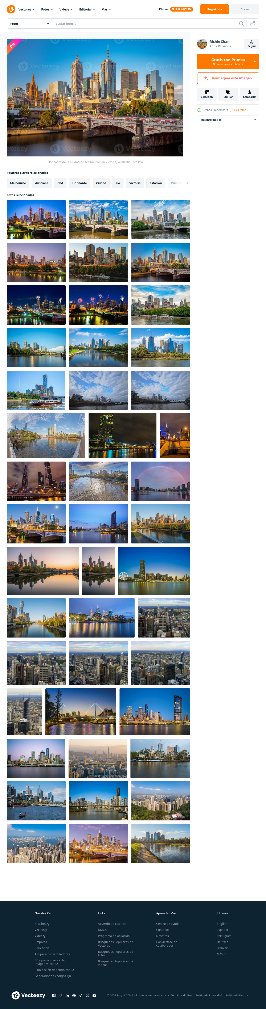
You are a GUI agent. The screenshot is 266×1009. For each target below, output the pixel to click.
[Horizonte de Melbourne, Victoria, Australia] (36, 262)
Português (224, 936)
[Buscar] (241, 23)
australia (41, 183)
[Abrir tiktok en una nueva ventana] (80, 995)
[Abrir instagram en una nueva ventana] (60, 995)
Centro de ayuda (168, 924)
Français (223, 948)
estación (156, 183)
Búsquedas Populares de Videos (115, 963)
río (117, 183)
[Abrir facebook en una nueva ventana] (54, 995)
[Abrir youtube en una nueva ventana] (94, 995)
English (222, 924)
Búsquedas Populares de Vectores (115, 943)
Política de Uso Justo (238, 995)
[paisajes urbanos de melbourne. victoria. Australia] (122, 435)
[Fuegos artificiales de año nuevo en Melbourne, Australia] (36, 305)
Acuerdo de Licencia (112, 924)
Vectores (25, 9)
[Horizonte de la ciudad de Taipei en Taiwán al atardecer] (98, 758)
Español (222, 930)
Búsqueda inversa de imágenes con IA (50, 962)
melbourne (18, 183)
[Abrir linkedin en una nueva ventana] (67, 995)
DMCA (102, 930)
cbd (60, 183)
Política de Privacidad (209, 995)
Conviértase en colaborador (166, 943)
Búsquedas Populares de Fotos (115, 953)
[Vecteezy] (11, 9)
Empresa (41, 942)
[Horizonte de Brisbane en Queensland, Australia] (154, 711)
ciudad (101, 183)
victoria (134, 183)
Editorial (85, 9)
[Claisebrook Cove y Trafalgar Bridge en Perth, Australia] (80, 711)
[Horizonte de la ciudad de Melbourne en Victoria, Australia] (36, 219)
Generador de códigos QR (53, 976)
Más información (211, 120)
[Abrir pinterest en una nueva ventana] (74, 995)
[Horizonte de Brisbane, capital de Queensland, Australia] (98, 523)
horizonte (79, 183)
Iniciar (245, 9)
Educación (42, 948)
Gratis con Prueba (228, 61)
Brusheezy (42, 924)
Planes (163, 9)
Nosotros (162, 936)
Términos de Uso (181, 995)
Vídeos (64, 9)
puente (176, 183)
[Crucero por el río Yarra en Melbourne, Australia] (36, 390)
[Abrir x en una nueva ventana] (87, 995)
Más (104, 9)
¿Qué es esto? (238, 110)
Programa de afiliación (114, 936)
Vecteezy (41, 930)
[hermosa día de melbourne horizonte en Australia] (160, 390)
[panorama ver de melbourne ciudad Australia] (98, 390)
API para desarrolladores (52, 954)
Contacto (162, 930)
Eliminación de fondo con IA (54, 970)
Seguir (252, 46)
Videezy (40, 936)
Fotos (45, 9)
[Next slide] (183, 183)
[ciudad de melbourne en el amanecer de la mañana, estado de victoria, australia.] (98, 571)
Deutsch (222, 942)
